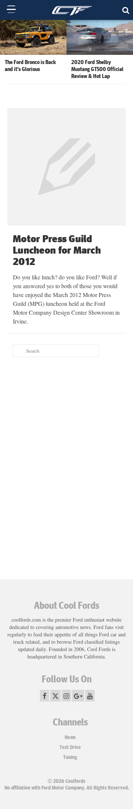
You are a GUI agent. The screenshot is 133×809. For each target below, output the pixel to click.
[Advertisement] (66, 434)
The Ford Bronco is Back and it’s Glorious (30, 65)
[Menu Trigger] (11, 9)
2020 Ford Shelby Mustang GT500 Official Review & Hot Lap (97, 69)
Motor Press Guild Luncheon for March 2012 (57, 249)
